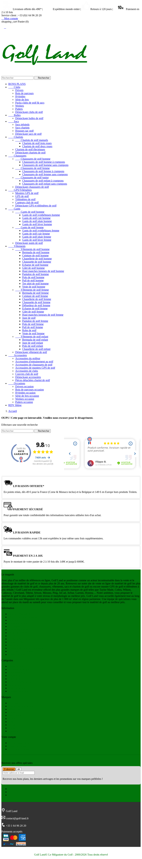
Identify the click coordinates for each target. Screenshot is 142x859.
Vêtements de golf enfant (31, 336)
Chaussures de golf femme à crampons (43, 171)
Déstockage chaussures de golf (32, 186)
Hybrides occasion (25, 392)
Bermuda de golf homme (35, 252)
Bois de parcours (24, 93)
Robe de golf (29, 330)
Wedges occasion (24, 398)
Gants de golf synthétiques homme (41, 214)
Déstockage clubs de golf (29, 112)
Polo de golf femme (33, 324)
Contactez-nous (16, 654)
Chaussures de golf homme (32, 158)
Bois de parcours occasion (29, 389)
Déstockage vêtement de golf (31, 352)
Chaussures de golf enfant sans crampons (44, 183)
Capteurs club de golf (27, 202)
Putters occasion (24, 402)
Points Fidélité (16, 642)
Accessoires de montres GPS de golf (35, 367)
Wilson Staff (15, 709)
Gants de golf (15, 675)
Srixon (12, 718)
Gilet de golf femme (33, 311)
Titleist (12, 712)
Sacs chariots (22, 127)
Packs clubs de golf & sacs (29, 102)
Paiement (13, 645)
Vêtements (16, 246)
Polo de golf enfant (32, 345)
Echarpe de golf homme (35, 264)
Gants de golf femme (29, 227)
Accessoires (17, 355)
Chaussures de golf (18, 691)
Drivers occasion (24, 386)
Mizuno (12, 724)
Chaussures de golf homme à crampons (43, 161)
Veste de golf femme (33, 333)
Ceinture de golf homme (35, 255)
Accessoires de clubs (26, 370)
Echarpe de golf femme (35, 308)
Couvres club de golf (26, 373)
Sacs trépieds (22, 124)
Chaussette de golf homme (36, 261)
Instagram (13, 795)
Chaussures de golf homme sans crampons (45, 165)
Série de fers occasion (27, 395)
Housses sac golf (24, 130)
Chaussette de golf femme (36, 302)
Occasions (16, 383)
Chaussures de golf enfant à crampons (43, 180)
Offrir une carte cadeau (20, 651)
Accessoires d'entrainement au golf (34, 361)
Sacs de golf (15, 684)
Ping (10, 721)
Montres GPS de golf (26, 193)
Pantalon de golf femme (35, 320)
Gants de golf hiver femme (36, 239)
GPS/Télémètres (20, 190)
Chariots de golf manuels (31, 140)
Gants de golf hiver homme (37, 224)
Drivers (19, 90)
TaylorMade (15, 715)
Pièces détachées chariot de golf (32, 380)
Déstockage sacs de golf (28, 133)
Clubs (14, 87)
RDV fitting (14, 405)
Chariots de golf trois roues (37, 143)
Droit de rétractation (19, 613)
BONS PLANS (17, 83)
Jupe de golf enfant (32, 342)
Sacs (13, 121)
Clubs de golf (15, 678)
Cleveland (13, 703)
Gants (14, 208)
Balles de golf (15, 666)
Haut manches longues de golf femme (42, 314)
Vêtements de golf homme (32, 249)
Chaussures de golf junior (32, 177)
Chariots (15, 136)
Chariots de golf (17, 688)
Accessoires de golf (19, 669)
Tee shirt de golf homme (35, 283)
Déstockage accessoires (28, 377)
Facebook (13, 788)
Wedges (19, 105)
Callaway (13, 731)
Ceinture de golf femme (35, 296)
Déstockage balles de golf (29, 118)
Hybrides (20, 96)
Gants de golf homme (29, 211)
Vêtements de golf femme (32, 289)
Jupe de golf (29, 317)
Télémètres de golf (25, 199)
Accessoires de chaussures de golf (33, 364)
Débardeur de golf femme (36, 305)
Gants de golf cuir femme (36, 233)
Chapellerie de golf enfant (36, 349)
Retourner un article (19, 623)
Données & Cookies (19, 638)
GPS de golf (22, 196)
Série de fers (22, 99)
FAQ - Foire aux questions (22, 617)
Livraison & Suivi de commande (26, 648)
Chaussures (17, 155)
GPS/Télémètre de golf (20, 681)
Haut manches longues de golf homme (43, 271)
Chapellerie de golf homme (37, 258)
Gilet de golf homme (33, 267)
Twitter (12, 791)
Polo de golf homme (33, 277)
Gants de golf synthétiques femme (40, 230)
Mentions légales (17, 632)
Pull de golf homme (33, 280)
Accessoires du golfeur (27, 358)
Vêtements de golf (18, 672)
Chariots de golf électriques (30, 149)
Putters (19, 108)
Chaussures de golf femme (32, 168)
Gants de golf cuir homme (36, 218)
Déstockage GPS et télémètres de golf (35, 205)
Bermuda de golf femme (35, 292)
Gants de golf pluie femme (36, 236)
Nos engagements (18, 629)
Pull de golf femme (32, 327)
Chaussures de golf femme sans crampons (45, 174)
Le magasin (14, 626)
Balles (14, 115)
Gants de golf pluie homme (37, 221)
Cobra (11, 727)
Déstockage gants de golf (29, 243)
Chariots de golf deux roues (37, 146)
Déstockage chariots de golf (30, 152)
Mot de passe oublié (19, 742)
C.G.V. (12, 635)
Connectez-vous (17, 745)
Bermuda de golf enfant (35, 339)
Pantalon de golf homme (35, 274)
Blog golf (13, 620)
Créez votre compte (19, 749)
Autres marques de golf (21, 706)
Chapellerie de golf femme (36, 299)
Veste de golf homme (33, 286)
